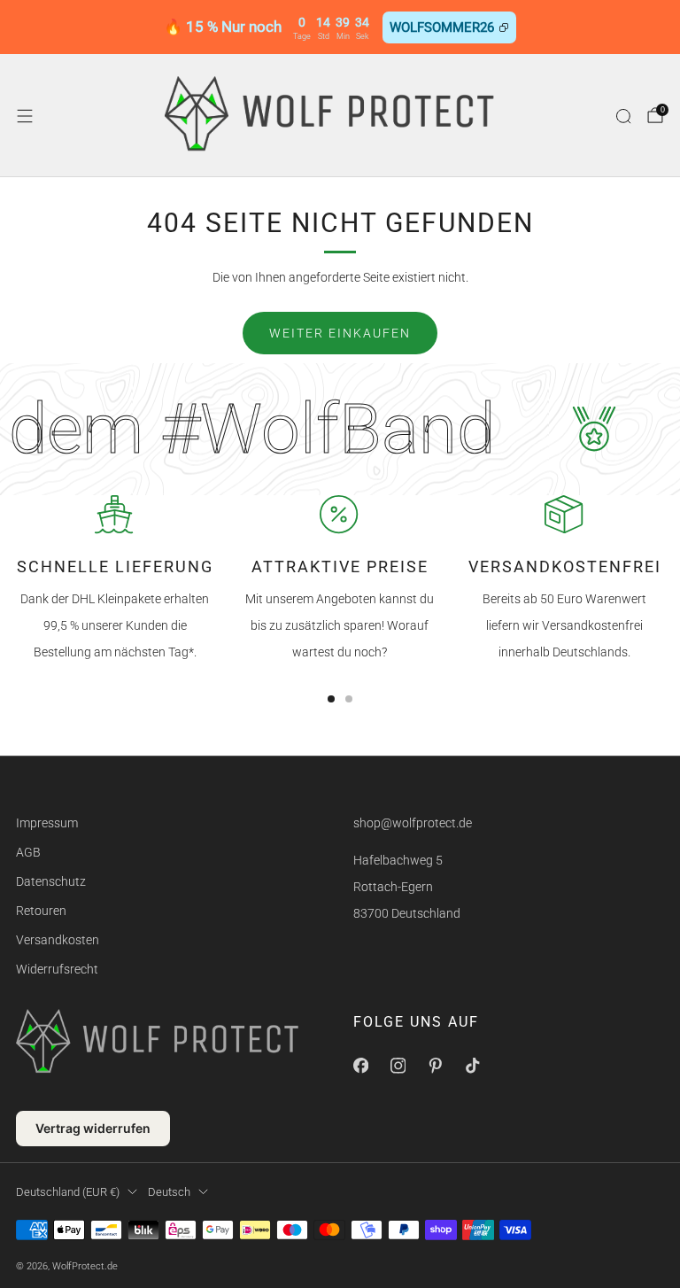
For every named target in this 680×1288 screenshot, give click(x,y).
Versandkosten (57, 940)
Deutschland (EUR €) (68, 1192)
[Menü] (25, 116)
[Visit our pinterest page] (434, 1065)
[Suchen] (623, 116)
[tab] (331, 698)
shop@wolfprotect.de (412, 823)
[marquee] (340, 429)
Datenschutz (51, 881)
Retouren (41, 911)
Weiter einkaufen (340, 333)
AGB (28, 852)
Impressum (47, 823)
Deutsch (169, 1192)
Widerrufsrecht (57, 969)
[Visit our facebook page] (360, 1065)
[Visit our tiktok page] (472, 1065)
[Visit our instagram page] (397, 1065)
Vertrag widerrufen (93, 1128)
